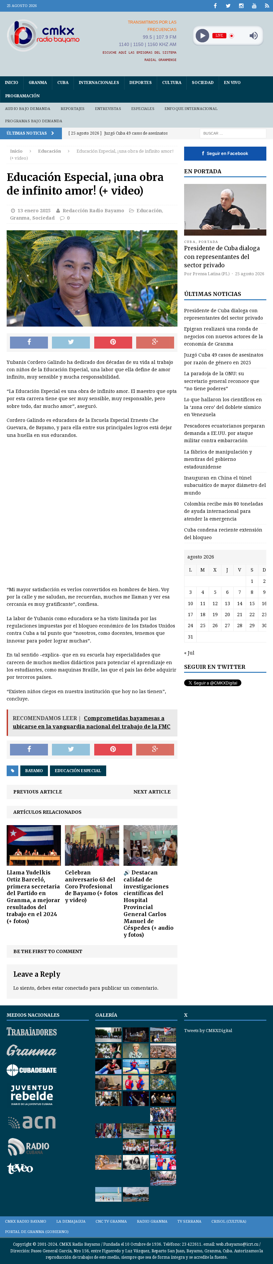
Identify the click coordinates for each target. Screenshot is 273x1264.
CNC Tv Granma (111, 1221)
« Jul (189, 652)
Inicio (11, 82)
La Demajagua (71, 1221)
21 (239, 614)
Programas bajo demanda (33, 121)
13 (227, 603)
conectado (76, 988)
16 (264, 603)
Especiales (142, 109)
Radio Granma (152, 1221)
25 (202, 625)
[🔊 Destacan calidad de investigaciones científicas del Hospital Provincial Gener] (151, 862)
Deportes (141, 82)
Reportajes (73, 109)
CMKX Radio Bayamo (25, 1221)
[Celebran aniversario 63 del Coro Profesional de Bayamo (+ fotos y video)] (92, 862)
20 (227, 614)
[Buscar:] (233, 133)
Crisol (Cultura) (228, 1221)
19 (215, 614)
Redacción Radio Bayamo (93, 210)
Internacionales (99, 82)
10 (190, 603)
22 (252, 614)
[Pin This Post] (113, 343)
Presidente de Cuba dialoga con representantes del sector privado (222, 257)
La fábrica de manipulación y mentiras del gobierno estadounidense (218, 459)
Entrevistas (108, 109)
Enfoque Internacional (190, 109)
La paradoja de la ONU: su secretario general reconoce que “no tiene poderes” (221, 381)
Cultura (171, 82)
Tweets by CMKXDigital (208, 1030)
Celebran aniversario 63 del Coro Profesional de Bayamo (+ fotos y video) (91, 886)
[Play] (202, 35)
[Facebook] (215, 6)
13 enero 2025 (34, 210)
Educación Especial (78, 770)
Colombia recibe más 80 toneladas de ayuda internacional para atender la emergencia (223, 511)
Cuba (63, 82)
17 (190, 614)
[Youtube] (254, 6)
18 (202, 614)
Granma (38, 82)
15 (252, 603)
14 (239, 603)
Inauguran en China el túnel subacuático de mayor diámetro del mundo (225, 485)
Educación (149, 210)
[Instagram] (241, 6)
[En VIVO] (267, 6)
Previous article (37, 791)
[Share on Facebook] (29, 343)
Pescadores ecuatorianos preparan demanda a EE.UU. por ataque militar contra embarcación (224, 433)
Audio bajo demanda (28, 109)
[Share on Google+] (155, 343)
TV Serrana (189, 1221)
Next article (152, 791)
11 (202, 603)
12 (215, 603)
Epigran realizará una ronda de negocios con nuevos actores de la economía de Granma (223, 336)
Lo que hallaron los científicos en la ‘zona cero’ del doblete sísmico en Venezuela (223, 407)
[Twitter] (228, 6)
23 (264, 614)
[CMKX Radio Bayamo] (43, 35)
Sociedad (203, 82)
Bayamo (34, 770)
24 (190, 625)
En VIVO (232, 82)
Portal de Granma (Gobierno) (37, 1232)
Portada (209, 242)
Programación (22, 96)
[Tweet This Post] (71, 343)
